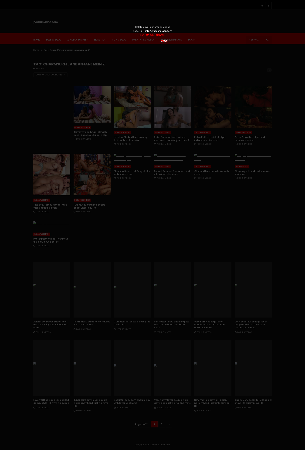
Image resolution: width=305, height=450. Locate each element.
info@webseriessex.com (158, 31)
